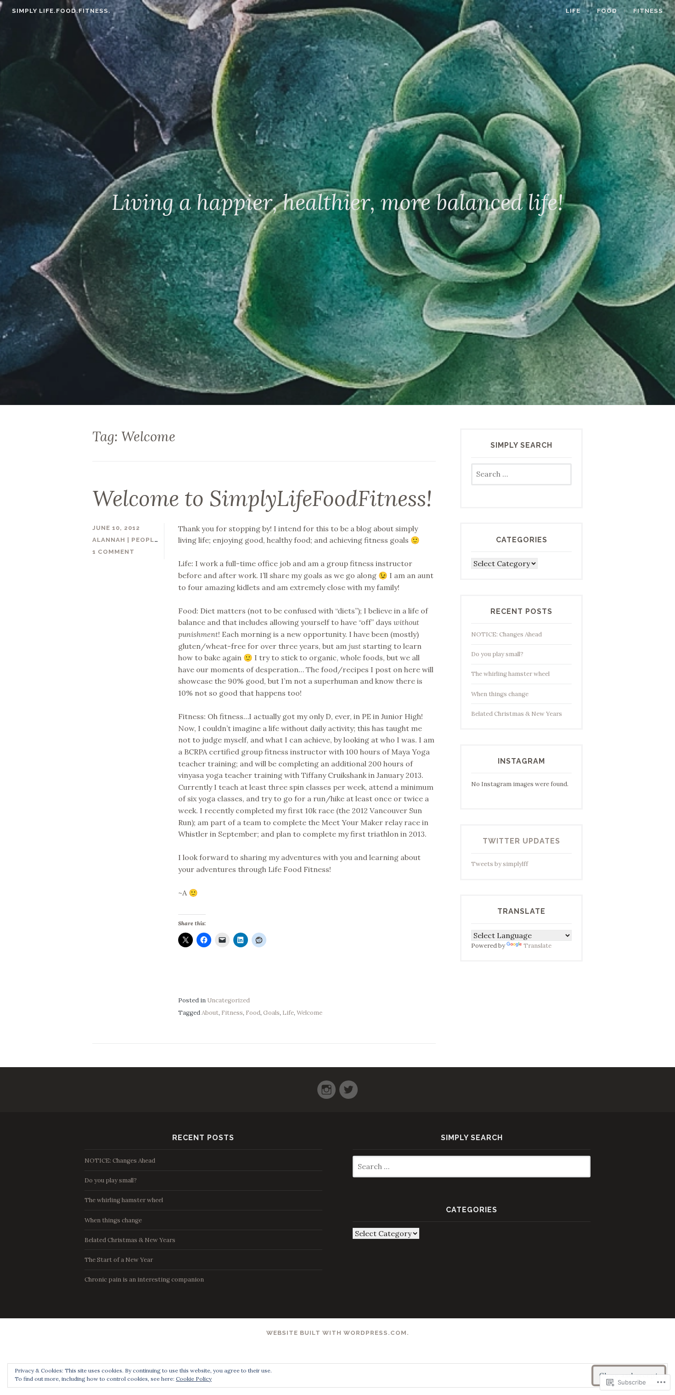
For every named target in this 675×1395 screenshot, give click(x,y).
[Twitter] (348, 1086)
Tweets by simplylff (499, 864)
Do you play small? (497, 654)
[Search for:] (521, 474)
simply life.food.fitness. (61, 10)
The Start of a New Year (118, 1260)
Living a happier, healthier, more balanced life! (337, 202)
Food (607, 10)
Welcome (309, 1013)
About (210, 1013)
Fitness (648, 10)
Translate (537, 946)
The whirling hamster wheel (510, 674)
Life (573, 10)
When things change (500, 694)
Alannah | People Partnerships (153, 539)
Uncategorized (228, 1000)
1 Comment (113, 551)
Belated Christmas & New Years (516, 714)
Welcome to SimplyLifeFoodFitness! (262, 498)
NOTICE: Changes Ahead (506, 634)
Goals (271, 1013)
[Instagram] (326, 1086)
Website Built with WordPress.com (336, 1332)
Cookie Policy (194, 1378)
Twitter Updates (521, 841)
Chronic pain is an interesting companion (144, 1279)
